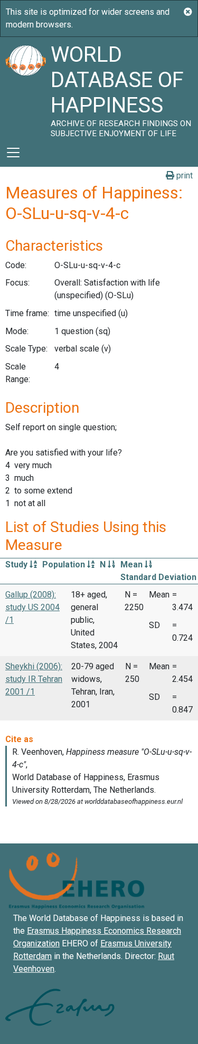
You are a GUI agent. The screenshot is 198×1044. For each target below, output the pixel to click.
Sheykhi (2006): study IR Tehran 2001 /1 (33, 679)
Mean (132, 564)
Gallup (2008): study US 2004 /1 (32, 607)
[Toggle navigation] (13, 153)
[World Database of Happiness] (25, 87)
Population (64, 564)
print (183, 175)
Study (17, 564)
